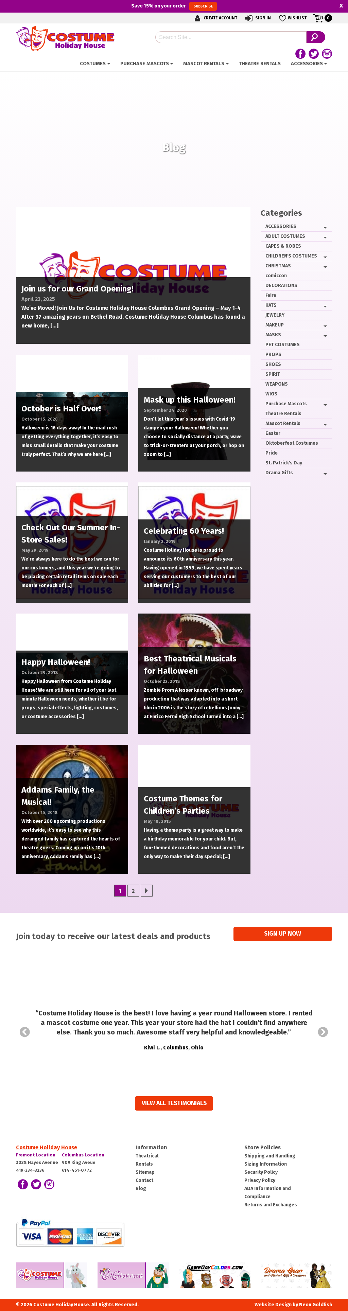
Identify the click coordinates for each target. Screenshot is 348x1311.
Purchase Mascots (144, 63)
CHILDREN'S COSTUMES (291, 256)
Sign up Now (282, 933)
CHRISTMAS (278, 266)
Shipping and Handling (269, 1156)
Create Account (220, 18)
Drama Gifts (279, 473)
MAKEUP (274, 325)
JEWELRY (274, 315)
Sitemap (145, 1172)
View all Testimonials (174, 1103)
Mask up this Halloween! (190, 400)
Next (323, 1032)
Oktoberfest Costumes (291, 443)
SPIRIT (272, 374)
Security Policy (261, 1172)
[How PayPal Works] (70, 1232)
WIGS (271, 394)
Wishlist (297, 18)
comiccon (276, 276)
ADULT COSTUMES (285, 236)
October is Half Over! (61, 408)
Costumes (93, 63)
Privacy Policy (259, 1180)
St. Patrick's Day (283, 463)
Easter (272, 433)
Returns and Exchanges (270, 1205)
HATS (271, 305)
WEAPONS (276, 384)
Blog (141, 1188)
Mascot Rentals (203, 63)
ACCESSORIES (307, 63)
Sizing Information (265, 1164)
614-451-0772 (77, 1170)
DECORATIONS (281, 285)
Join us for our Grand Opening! (77, 289)
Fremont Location (35, 1154)
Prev (24, 1032)
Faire (270, 295)
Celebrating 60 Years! (184, 531)
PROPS (273, 354)
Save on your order (171, 6)
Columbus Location (83, 1154)
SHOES (273, 364)
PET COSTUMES (282, 345)
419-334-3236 (30, 1170)
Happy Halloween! (55, 662)
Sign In (262, 18)
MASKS (273, 335)
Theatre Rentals (260, 63)
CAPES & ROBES (283, 246)
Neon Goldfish (315, 1305)
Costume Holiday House (46, 1147)
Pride (271, 453)
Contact (144, 1180)
